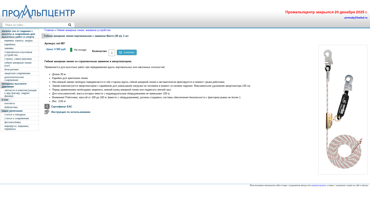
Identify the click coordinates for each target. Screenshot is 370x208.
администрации (318, 185)
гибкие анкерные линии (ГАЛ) (17, 64)
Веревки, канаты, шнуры (18, 40)
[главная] (38, 18)
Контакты (9, 103)
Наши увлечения (12, 110)
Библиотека (11, 107)
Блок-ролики (11, 69)
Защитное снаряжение (17, 73)
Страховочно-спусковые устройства (18, 53)
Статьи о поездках (15, 114)
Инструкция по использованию (70, 112)
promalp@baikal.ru (356, 17)
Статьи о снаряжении (16, 118)
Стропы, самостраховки (18, 58)
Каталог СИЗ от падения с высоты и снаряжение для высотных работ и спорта (18, 34)
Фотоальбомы (12, 122)
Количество (99, 51)
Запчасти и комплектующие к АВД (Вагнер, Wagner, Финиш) (20, 93)
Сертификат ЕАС (61, 106)
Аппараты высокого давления (14, 85)
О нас (5, 99)
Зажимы (8, 48)
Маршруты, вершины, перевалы (16, 127)
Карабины (9, 44)
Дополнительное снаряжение (14, 78)
